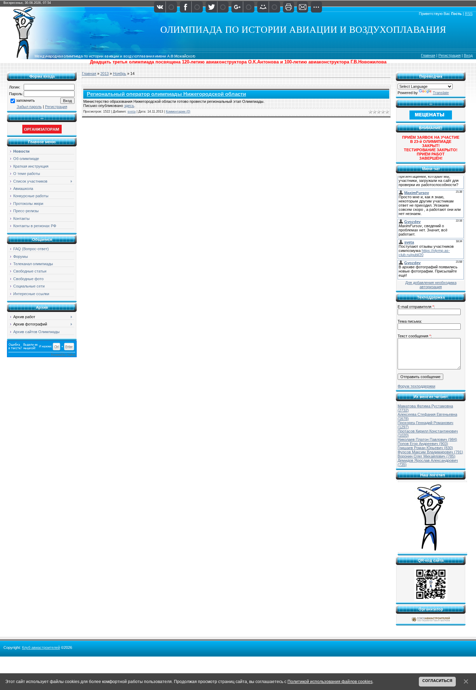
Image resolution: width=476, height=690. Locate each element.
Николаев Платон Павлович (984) (427, 439)
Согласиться (437, 680)
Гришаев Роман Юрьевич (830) (425, 448)
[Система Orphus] (42, 356)
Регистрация (449, 55)
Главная (428, 55)
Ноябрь (119, 73)
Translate (441, 93)
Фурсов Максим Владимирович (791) (430, 452)
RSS (469, 14)
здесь (129, 106)
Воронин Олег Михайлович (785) (426, 456)
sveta (132, 111)
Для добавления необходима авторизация (430, 285)
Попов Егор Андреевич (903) (423, 444)
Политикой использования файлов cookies (330, 681)
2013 (104, 73)
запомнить (25, 100)
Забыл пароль (29, 107)
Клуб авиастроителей (41, 647)
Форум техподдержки (416, 386)
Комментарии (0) (178, 111)
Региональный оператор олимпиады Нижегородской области (166, 94)
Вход (468, 55)
